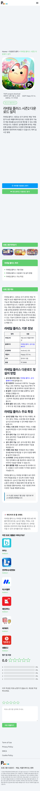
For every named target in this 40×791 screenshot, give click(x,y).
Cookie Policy (7, 755)
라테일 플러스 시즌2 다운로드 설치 (19, 110)
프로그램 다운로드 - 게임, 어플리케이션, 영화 (17, 767)
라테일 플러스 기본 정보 (14, 269)
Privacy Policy (7, 746)
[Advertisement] (20, 28)
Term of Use (7, 742)
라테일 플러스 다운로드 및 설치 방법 (19, 273)
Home (4, 51)
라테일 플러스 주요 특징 (14, 276)
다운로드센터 (13, 51)
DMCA (4, 751)
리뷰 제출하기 (9, 725)
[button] (37, 3)
